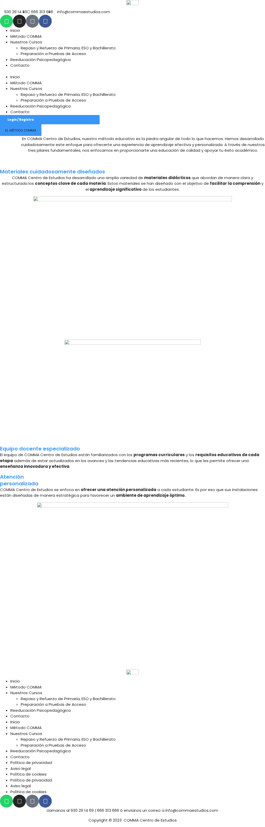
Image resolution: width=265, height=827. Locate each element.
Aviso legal (20, 768)
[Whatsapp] (6, 21)
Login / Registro (21, 120)
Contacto (20, 65)
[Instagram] (19, 21)
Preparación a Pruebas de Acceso (53, 53)
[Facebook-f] (45, 801)
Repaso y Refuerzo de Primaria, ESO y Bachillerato (68, 48)
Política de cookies (28, 774)
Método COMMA (26, 36)
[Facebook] (45, 21)
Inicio (15, 30)
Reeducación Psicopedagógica (40, 59)
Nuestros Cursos (26, 42)
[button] (132, 71)
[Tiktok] (32, 21)
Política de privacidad (31, 762)
